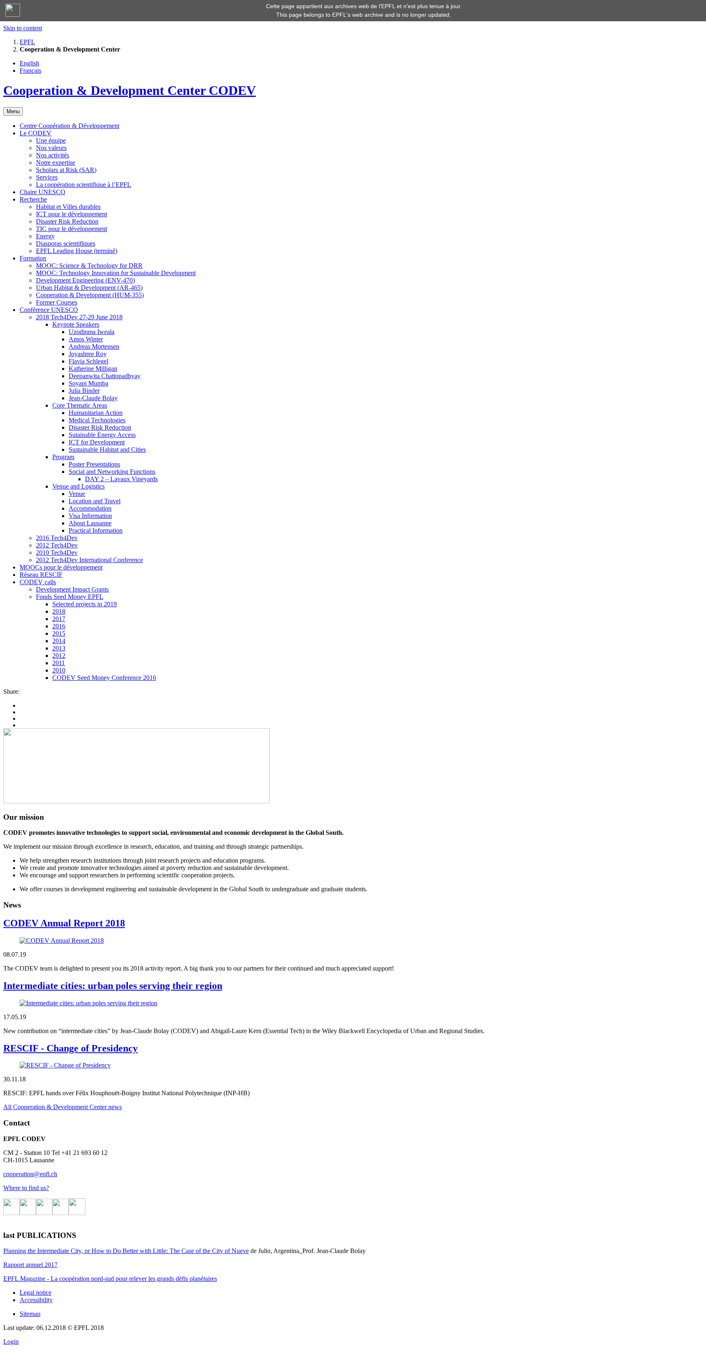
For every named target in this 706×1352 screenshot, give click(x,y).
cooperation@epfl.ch (30, 1173)
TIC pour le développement (71, 228)
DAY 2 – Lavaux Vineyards (121, 478)
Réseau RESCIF (41, 574)
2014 (58, 640)
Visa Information (90, 515)
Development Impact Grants (72, 589)
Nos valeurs (51, 147)
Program (63, 456)
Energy (45, 236)
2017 (58, 618)
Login (11, 1341)
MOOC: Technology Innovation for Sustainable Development (116, 272)
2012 (58, 655)
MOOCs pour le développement (61, 567)
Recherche (33, 199)
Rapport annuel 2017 (30, 1264)
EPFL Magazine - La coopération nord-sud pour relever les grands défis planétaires (110, 1278)
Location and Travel (95, 501)
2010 (58, 670)
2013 (58, 648)
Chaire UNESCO (42, 191)
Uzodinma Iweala (91, 331)
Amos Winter (86, 339)
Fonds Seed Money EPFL (69, 596)
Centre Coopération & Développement (69, 125)
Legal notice (35, 1292)
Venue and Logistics (78, 486)
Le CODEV (35, 133)
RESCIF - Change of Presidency (70, 1048)
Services (47, 177)
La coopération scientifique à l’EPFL (83, 184)
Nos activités (52, 155)
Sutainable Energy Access (102, 434)
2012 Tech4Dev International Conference (89, 559)
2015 (58, 633)
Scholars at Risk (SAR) (66, 169)
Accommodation (90, 508)
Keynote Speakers (75, 324)
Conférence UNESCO (49, 309)
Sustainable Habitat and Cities (107, 449)
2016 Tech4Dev (57, 537)
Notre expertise (55, 162)
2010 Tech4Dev (57, 552)
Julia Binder (84, 390)
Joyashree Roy (88, 353)
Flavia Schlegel (88, 361)
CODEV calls (38, 581)
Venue (77, 493)
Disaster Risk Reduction (67, 221)
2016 (58, 626)
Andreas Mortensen (94, 346)
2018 (58, 611)
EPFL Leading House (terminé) (76, 250)
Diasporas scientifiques (65, 243)
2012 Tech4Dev (57, 545)
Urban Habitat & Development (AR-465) (89, 287)
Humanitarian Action (96, 412)
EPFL (27, 41)
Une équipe (51, 140)
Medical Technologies (97, 420)
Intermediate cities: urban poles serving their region (112, 985)
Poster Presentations (94, 464)
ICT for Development (97, 442)
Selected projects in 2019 (84, 604)
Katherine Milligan (93, 368)
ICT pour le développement (71, 214)
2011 (58, 662)
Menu (13, 111)
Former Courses (56, 302)
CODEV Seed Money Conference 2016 (104, 677)
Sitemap (30, 1313)
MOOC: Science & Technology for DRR (89, 265)
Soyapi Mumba (88, 383)
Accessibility (36, 1299)
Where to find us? (26, 1187)
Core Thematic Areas (79, 405)
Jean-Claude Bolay (93, 398)
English (29, 63)
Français (30, 70)
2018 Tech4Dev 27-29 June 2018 (79, 317)
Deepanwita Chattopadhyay (105, 375)
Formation (33, 258)
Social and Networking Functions (112, 471)
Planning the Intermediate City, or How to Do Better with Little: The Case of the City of (117, 1250)
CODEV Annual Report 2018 (64, 923)
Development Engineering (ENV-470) (85, 280)
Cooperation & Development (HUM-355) (90, 294)
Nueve (240, 1250)
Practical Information (96, 530)
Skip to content (22, 28)
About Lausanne (90, 523)
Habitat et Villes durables (68, 206)
